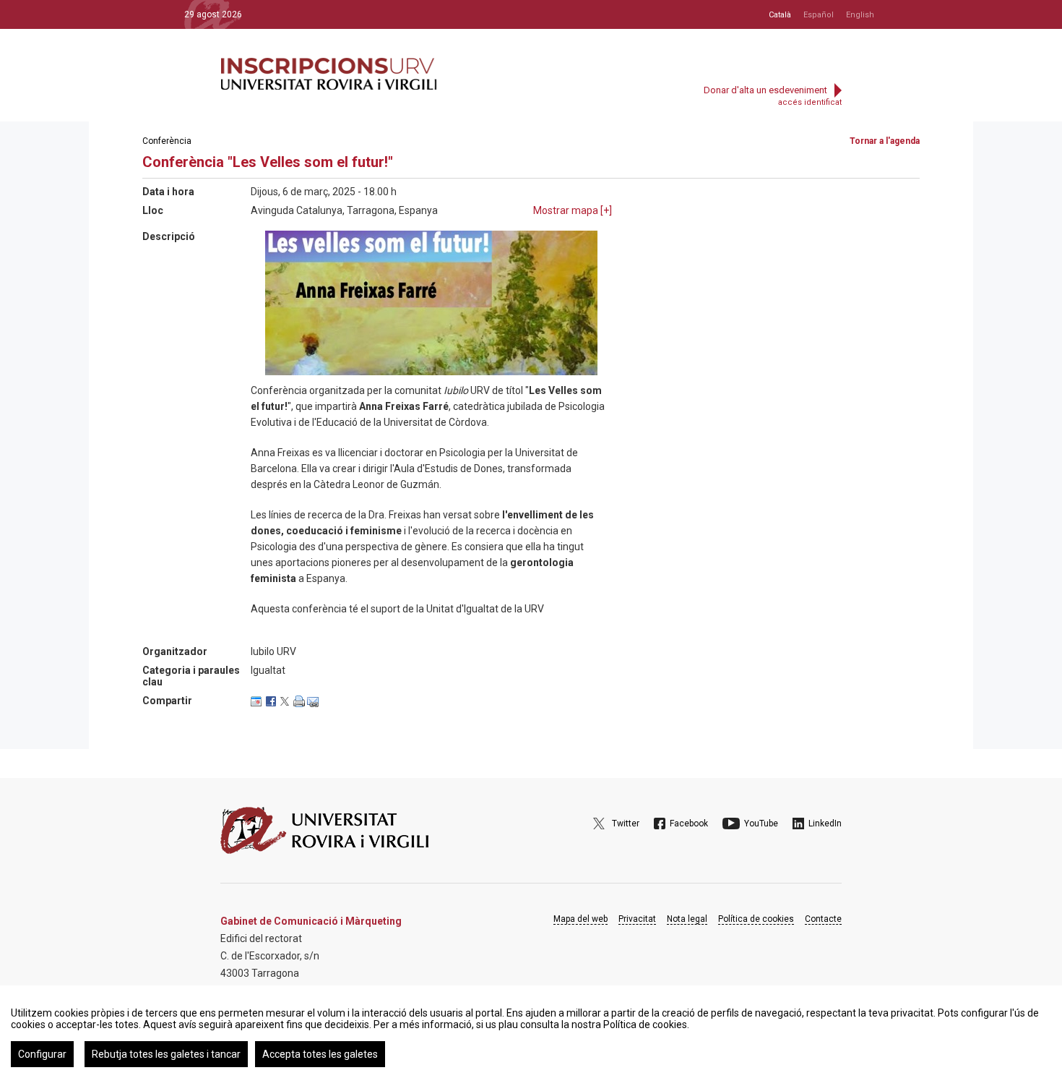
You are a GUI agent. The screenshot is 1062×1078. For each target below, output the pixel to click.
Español (818, 15)
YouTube (761, 823)
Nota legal (687, 919)
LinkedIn (825, 823)
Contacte (823, 919)
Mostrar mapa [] (572, 210)
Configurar (42, 1054)
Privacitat (637, 919)
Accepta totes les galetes (320, 1054)
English (860, 15)
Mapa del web (580, 919)
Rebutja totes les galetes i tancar (166, 1054)
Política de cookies (756, 919)
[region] (531, 1031)
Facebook (689, 823)
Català (780, 15)
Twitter (625, 823)
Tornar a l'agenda (885, 141)
